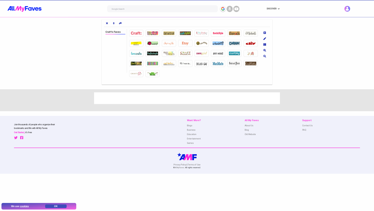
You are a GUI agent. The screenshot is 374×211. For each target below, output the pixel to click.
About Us (249, 125)
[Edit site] (265, 38)
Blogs (189, 125)
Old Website (250, 134)
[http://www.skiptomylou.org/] (170, 43)
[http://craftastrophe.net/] (154, 53)
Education (191, 134)
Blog (247, 130)
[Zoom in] (265, 50)
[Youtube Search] (236, 9)
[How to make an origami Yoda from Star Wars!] (154, 73)
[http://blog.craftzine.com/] (137, 33)
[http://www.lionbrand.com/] (203, 43)
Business (191, 130)
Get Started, (19, 132)
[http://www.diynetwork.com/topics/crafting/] (252, 43)
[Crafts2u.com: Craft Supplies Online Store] (137, 73)
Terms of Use (193, 165)
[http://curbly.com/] (235, 53)
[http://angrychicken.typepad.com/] (170, 53)
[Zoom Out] (265, 56)
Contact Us (307, 125)
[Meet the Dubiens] (154, 33)
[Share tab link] (120, 23)
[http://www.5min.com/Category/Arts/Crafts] (137, 43)
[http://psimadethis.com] (186, 63)
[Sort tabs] (114, 23)
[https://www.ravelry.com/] (154, 43)
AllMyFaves (179, 168)
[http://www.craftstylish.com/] (186, 33)
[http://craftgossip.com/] (170, 33)
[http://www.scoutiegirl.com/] (203, 53)
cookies (24, 206)
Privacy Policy (180, 165)
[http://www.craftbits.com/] (252, 63)
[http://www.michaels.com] (252, 33)
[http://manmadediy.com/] (219, 63)
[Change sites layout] (265, 44)
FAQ (304, 130)
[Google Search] (223, 9)
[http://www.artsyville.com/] (154, 63)
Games (190, 143)
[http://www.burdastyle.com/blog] (219, 33)
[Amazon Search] (230, 9)
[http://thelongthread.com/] (203, 33)
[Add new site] (265, 33)
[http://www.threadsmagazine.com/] (235, 33)
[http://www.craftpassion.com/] (186, 53)
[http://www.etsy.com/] (186, 43)
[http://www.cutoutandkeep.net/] (203, 63)
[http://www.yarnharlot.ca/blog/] (219, 43)
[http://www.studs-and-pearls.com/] (235, 63)
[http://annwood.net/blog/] (219, 53)
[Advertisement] (181, 98)
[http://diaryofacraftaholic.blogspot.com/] (170, 63)
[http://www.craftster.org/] (235, 43)
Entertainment (194, 139)
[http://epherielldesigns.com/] (137, 63)
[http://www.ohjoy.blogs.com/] (252, 53)
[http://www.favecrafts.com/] (137, 53)
